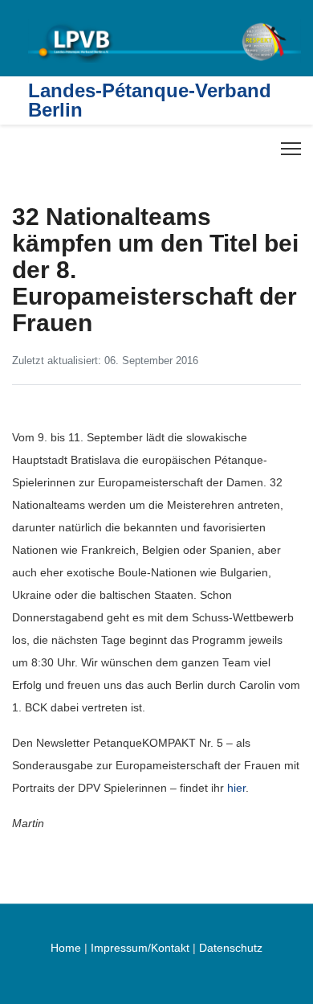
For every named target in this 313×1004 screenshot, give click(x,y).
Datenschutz (230, 947)
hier (236, 787)
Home (66, 947)
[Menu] (291, 149)
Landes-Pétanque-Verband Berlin (149, 100)
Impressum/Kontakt (140, 947)
